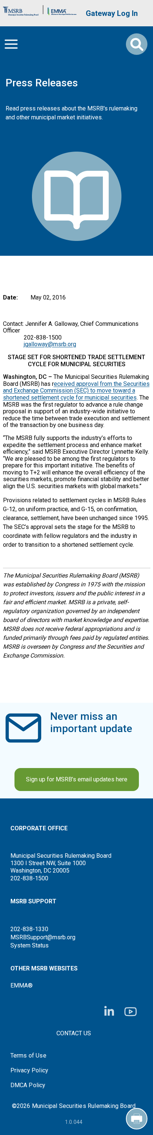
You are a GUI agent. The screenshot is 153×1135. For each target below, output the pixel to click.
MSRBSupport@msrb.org (42, 937)
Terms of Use (28, 1056)
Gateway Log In (112, 13)
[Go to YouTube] (130, 1012)
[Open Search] (136, 44)
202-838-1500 (29, 878)
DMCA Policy (28, 1085)
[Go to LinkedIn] (109, 1011)
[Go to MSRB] (21, 9)
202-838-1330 (29, 929)
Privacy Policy (29, 1070)
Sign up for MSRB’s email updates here (76, 779)
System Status (29, 945)
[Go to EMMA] (62, 9)
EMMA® (21, 985)
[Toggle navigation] (11, 44)
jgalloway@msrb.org (50, 344)
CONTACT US (73, 1033)
